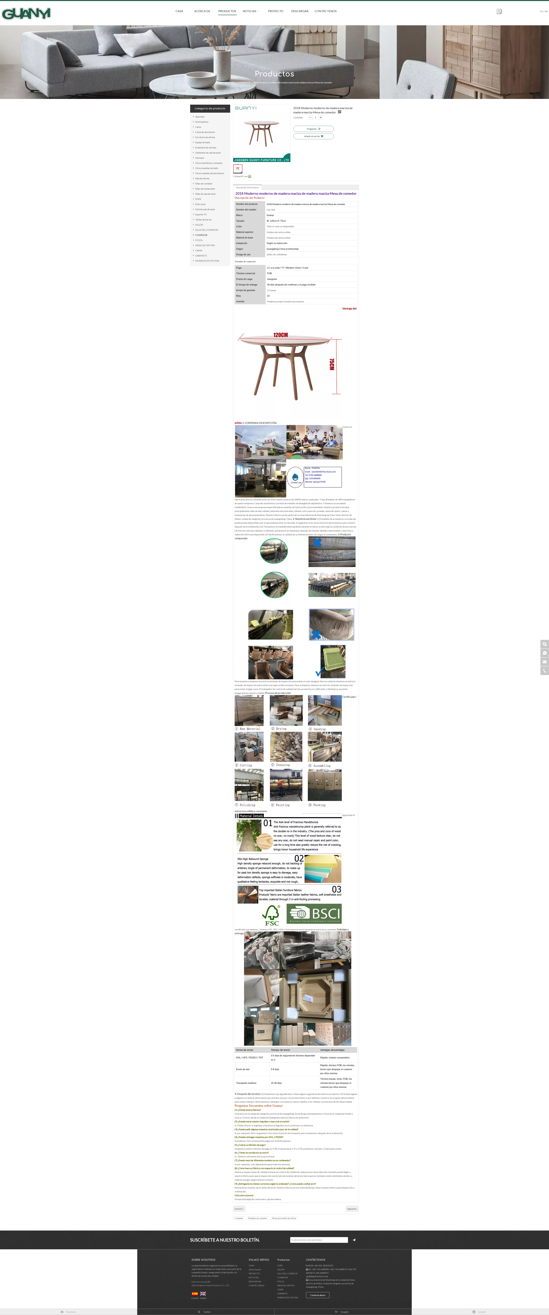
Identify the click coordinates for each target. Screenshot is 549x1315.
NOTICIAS (254, 1277)
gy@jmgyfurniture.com (317, 1276)
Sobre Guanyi (255, 1269)
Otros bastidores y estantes (208, 163)
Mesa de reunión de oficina (284, 1218)
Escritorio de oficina (205, 137)
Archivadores (201, 121)
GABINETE (201, 255)
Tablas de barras (203, 219)
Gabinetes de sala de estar (208, 152)
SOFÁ (198, 199)
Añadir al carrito (312, 136)
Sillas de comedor (203, 183)
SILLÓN (199, 224)
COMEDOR (201, 235)
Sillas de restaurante (205, 188)
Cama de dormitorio (205, 132)
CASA (251, 1265)
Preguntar (312, 128)
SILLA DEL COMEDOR (206, 229)
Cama (198, 127)
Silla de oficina (202, 178)
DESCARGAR (255, 1281)
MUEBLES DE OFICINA (207, 260)
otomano (199, 157)
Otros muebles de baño (206, 168)
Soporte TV (201, 214)
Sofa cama (200, 204)
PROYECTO (254, 1273)
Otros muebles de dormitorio (209, 173)
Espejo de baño (202, 142)
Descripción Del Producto (247, 187)
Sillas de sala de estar (205, 193)
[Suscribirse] (354, 1240)
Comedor (239, 1218)
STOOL (199, 240)
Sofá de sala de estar (205, 209)
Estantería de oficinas (205, 147)
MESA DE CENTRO (205, 245)
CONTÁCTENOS (256, 1285)
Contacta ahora (317, 1295)
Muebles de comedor (257, 1218)
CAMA (198, 250)
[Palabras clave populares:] (499, 11)
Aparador (200, 116)
